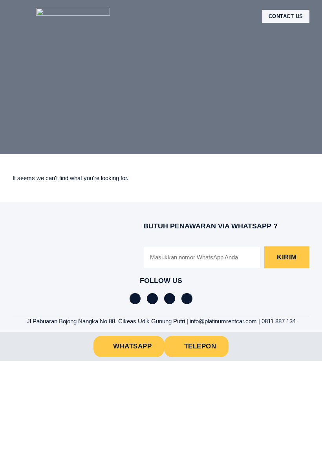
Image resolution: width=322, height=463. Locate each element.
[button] (18, 16)
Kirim (287, 257)
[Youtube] (186, 298)
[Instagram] (169, 298)
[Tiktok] (152, 298)
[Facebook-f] (135, 298)
